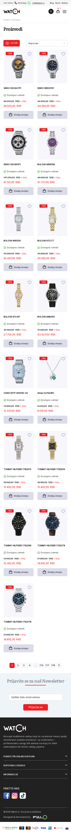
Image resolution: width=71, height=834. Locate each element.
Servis (57, 3)
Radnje (65, 3)
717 (47, 665)
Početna (7, 20)
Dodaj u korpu (21, 114)
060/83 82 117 (16, 3)
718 (53, 665)
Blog (52, 3)
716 (41, 665)
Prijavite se (36, 707)
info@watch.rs (38, 3)
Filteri (14, 43)
